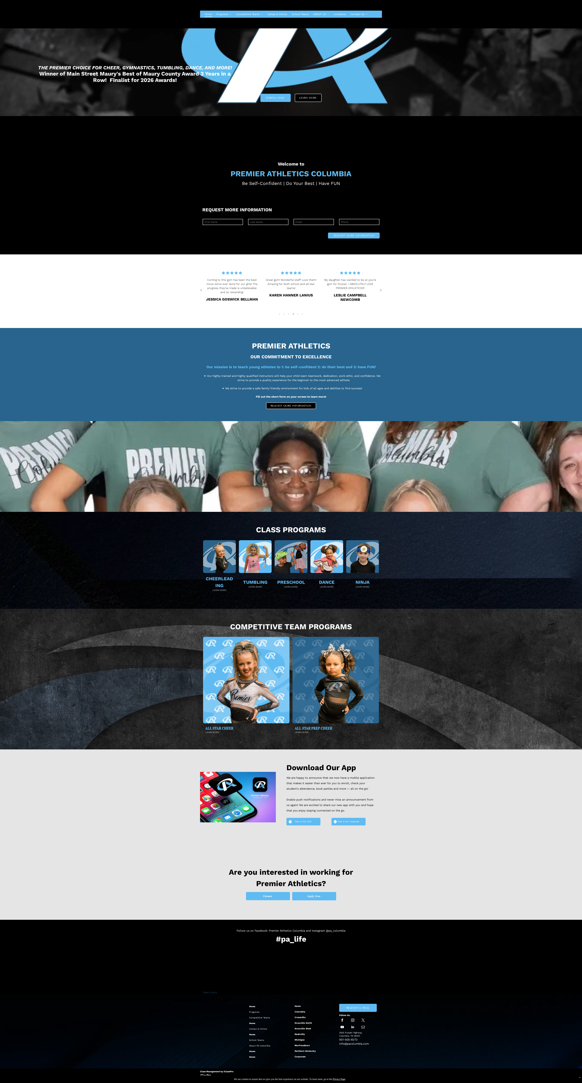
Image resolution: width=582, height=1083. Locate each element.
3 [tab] (288, 314)
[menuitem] (208, 14)
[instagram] (353, 1020)
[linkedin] (353, 1027)
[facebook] (342, 1020)
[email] (363, 1027)
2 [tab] (284, 314)
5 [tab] (297, 314)
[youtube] (342, 1027)
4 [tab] (293, 314)
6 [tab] (302, 314)
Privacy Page (339, 1079)
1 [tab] (279, 314)
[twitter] (363, 1020)
